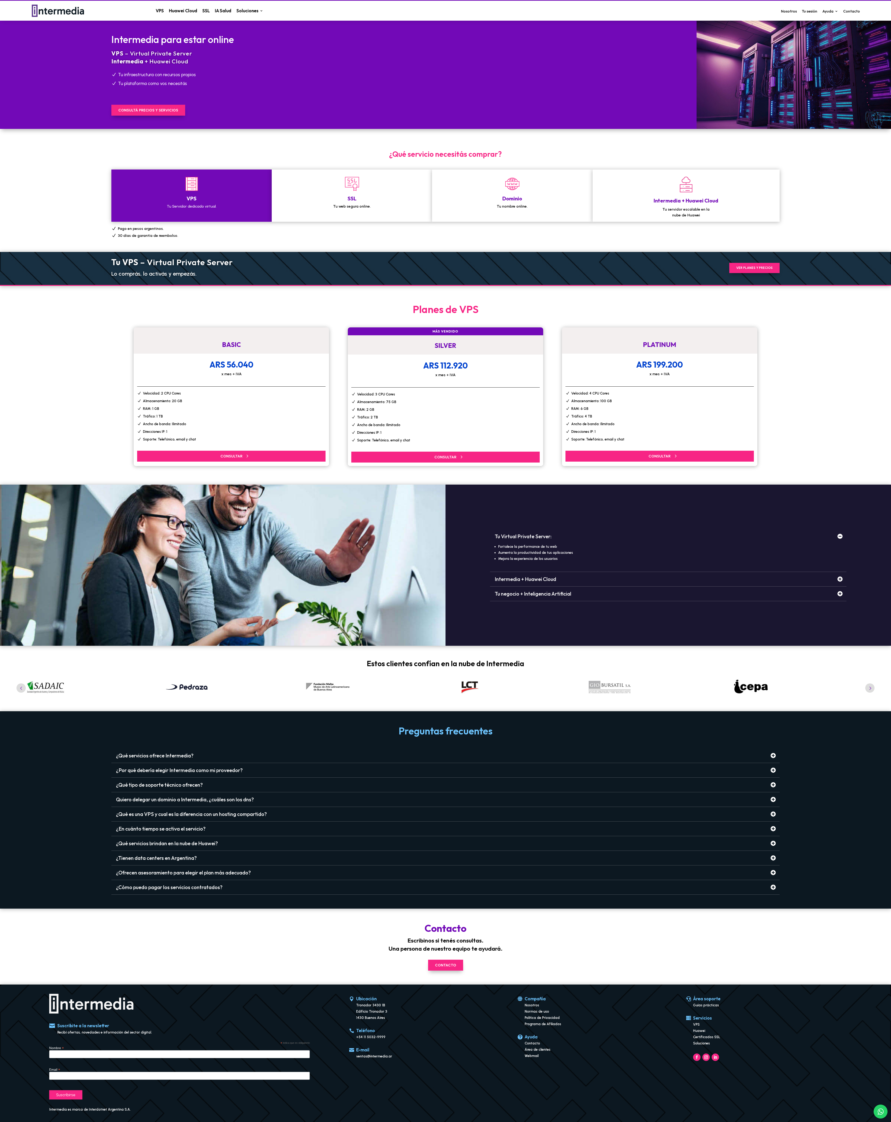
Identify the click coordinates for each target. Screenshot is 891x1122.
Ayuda (827, 11)
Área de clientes (537, 1049)
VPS (160, 10)
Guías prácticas (706, 1005)
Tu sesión (809, 11)
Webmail (532, 1056)
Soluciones (247, 10)
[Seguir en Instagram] (706, 1057)
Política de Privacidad (542, 1018)
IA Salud (223, 10)
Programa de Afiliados (543, 1024)
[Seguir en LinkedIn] (715, 1057)
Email (54, 1069)
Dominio (512, 198)
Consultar (231, 456)
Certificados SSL (706, 1037)
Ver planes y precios (754, 268)
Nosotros (789, 11)
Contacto (851, 11)
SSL (206, 10)
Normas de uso (537, 1011)
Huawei (699, 1031)
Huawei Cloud (183, 10)
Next (870, 688)
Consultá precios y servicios (148, 110)
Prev (21, 688)
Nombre (56, 1048)
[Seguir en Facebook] (697, 1057)
